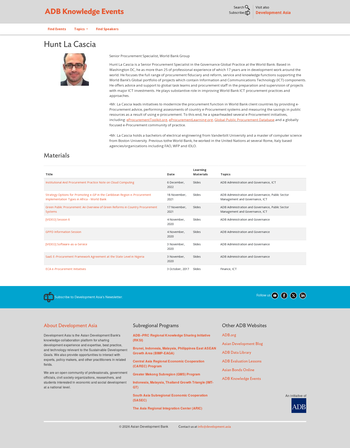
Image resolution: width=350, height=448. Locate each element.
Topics (79, 29)
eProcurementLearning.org (191, 119)
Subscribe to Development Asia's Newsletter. (88, 297)
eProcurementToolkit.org (147, 119)
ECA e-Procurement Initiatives (66, 269)
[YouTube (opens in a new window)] (274, 295)
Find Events (57, 29)
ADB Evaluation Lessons (241, 361)
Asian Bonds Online (238, 370)
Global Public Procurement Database (244, 119)
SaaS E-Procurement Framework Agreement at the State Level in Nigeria (95, 256)
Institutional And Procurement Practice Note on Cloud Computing (90, 182)
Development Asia (273, 12)
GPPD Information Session (63, 232)
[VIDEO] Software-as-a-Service (66, 244)
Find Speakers (107, 29)
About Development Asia (70, 325)
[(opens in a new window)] (298, 405)
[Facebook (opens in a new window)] (284, 295)
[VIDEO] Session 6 (58, 219)
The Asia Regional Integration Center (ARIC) (167, 408)
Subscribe (237, 12)
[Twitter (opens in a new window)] (293, 295)
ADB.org (229, 335)
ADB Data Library (236, 353)
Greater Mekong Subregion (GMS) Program (166, 374)
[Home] (107, 13)
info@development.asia (214, 426)
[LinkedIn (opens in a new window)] (302, 295)
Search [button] (239, 7)
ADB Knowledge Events (241, 379)
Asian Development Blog (242, 344)
